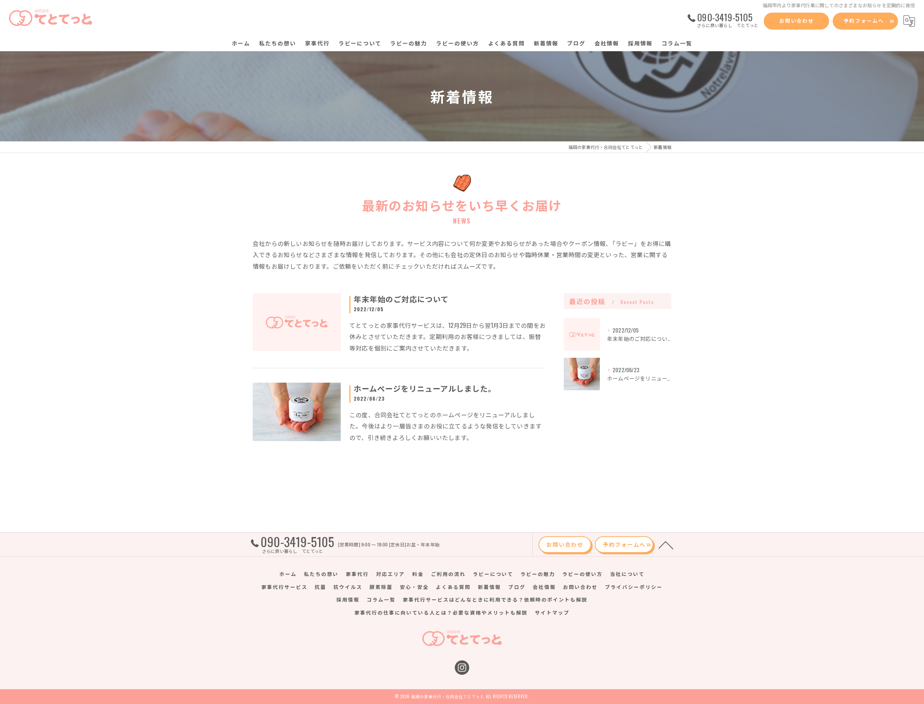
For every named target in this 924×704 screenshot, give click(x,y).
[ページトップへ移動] (666, 544)
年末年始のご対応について (401, 298)
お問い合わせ (796, 20)
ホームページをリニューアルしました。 (425, 388)
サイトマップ (552, 612)
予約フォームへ (864, 20)
